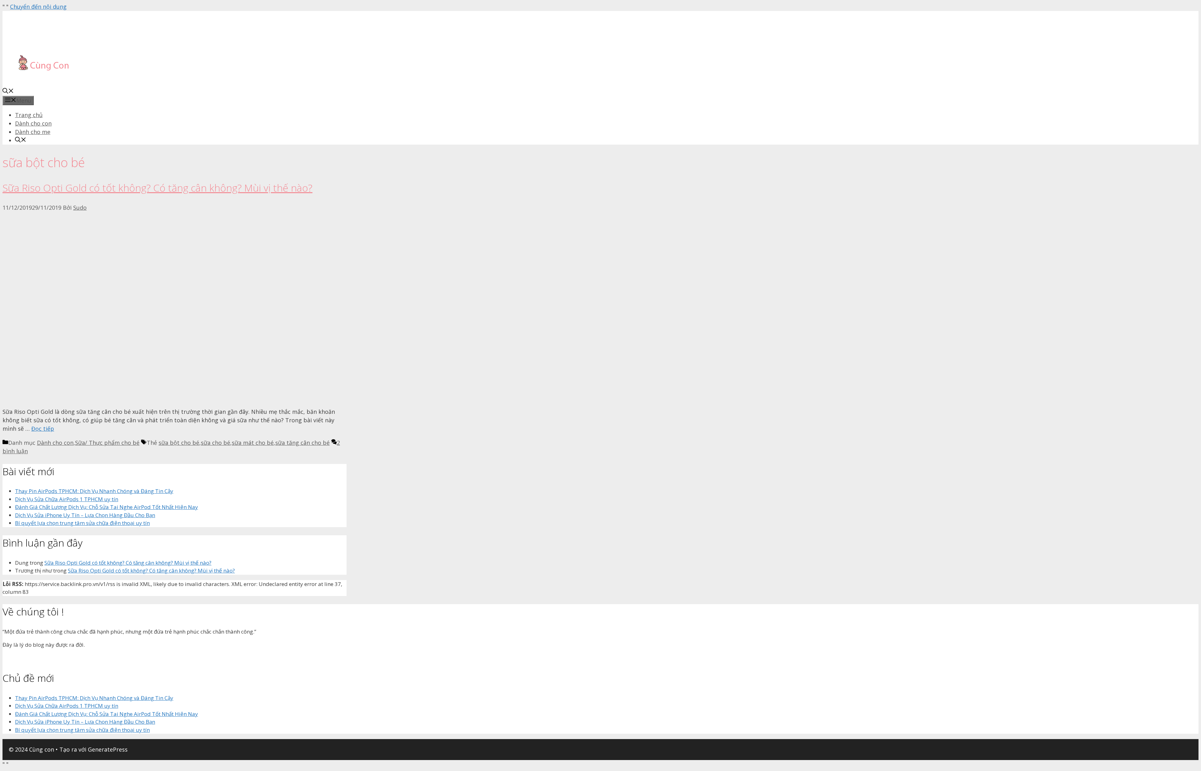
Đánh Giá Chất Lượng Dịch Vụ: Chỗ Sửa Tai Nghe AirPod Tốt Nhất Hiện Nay (106, 507)
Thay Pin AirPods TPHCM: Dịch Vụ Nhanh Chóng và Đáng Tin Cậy (94, 491)
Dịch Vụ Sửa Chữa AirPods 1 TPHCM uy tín (66, 499)
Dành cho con (33, 123)
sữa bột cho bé (179, 442)
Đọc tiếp (42, 428)
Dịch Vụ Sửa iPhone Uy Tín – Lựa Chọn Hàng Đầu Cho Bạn (85, 515)
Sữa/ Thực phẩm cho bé (107, 442)
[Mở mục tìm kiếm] (8, 91)
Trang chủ (29, 115)
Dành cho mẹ (32, 132)
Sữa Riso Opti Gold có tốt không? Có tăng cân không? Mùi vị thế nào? (157, 187)
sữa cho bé (215, 442)
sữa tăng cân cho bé (302, 442)
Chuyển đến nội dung (38, 6)
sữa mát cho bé (253, 442)
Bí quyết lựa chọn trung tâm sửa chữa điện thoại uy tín (82, 523)
